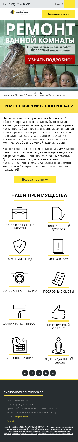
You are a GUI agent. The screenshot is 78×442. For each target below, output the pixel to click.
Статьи (19, 27)
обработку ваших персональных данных (20, 366)
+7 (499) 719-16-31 (17, 4)
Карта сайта (11, 354)
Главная (8, 27)
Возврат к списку (35, 112)
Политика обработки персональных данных (55, 366)
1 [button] (22, 26)
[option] (39, 21)
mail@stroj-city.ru (21, 349)
